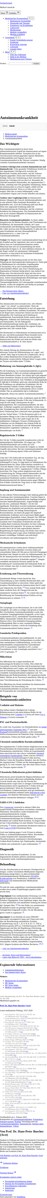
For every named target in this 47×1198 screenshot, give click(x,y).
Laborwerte (14, 28)
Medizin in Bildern (17, 34)
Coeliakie (19, 714)
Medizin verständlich (18, 32)
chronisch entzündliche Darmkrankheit (22, 754)
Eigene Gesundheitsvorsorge (21, 40)
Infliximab (4, 881)
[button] (18, 1181)
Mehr (7, 52)
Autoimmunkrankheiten (22, 1119)
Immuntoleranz (6, 1126)
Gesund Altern (16, 49)
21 (38, 797)
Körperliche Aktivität (18, 44)
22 (9, 825)
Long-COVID (10, 828)
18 (38, 736)
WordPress (21, 1197)
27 (42, 944)
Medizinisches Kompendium (16, 18)
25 (23, 912)
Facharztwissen (6, 3)
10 (25, 592)
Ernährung (14, 42)
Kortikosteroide (6, 878)
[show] (5, 126)
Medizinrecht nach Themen (21, 59)
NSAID (34, 876)
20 (35, 797)
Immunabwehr (25, 1124)
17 (28, 729)
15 (43, 679)
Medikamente (15, 30)
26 (40, 944)
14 (16, 651)
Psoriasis (3, 732)
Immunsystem (37, 1124)
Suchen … (4, 63)
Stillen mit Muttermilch (12, 346)
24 (16, 905)
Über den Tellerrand (18, 55)
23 (40, 843)
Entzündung (38, 1119)
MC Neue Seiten (11, 985)
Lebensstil (14, 47)
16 (26, 717)
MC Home (9, 983)
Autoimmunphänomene (14, 970)
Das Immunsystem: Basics (15, 972)
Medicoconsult (11, 134)
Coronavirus (8, 807)
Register (18, 1122)
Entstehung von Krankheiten (21, 25)
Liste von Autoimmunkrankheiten (16, 293)
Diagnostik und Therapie (20, 23)
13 (31, 628)
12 (24, 597)
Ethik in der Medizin (18, 57)
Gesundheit (9, 37)
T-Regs (16, 1126)
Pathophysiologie (7, 1122)
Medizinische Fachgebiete (20, 21)
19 (24, 767)
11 (22, 597)
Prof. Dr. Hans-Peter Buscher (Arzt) (15, 1006)
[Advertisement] (23, 89)
